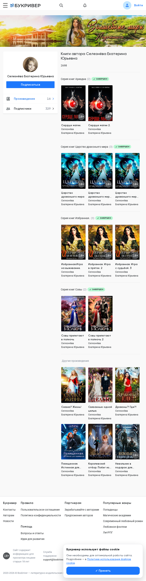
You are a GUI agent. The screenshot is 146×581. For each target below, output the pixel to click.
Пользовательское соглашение (40, 509)
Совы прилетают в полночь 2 (99, 337)
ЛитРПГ (108, 532)
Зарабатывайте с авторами (82, 509)
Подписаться (30, 84)
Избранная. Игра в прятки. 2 (99, 266)
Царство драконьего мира (72, 194)
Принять (103, 570)
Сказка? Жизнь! (71, 407)
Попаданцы (110, 509)
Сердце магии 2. (99, 125)
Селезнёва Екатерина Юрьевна (30, 76)
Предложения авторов (79, 515)
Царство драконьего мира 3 (126, 195)
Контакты (9, 509)
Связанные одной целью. (100, 408)
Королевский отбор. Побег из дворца (98, 465)
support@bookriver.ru (54, 559)
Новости (8, 521)
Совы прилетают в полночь (72, 337)
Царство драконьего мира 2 (99, 195)
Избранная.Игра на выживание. (72, 266)
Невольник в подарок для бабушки (123, 465)
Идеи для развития (32, 538)
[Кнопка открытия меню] (5, 5)
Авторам (8, 515)
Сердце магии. (71, 125)
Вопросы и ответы (32, 533)
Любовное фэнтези (115, 526)
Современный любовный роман (123, 521)
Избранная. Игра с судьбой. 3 (126, 266)
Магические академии (117, 515)
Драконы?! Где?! (125, 407)
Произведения (32, 98)
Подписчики (32, 108)
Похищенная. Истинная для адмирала (70, 465)
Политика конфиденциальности (41, 515)
